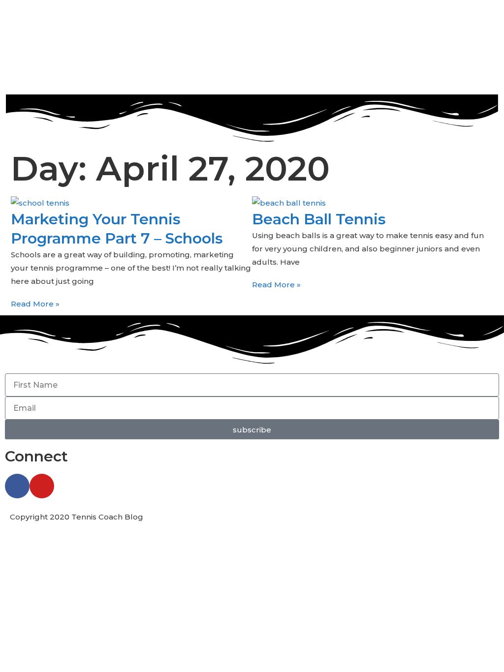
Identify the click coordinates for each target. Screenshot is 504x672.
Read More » (35, 303)
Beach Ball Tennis (319, 219)
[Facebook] (17, 486)
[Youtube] (42, 486)
